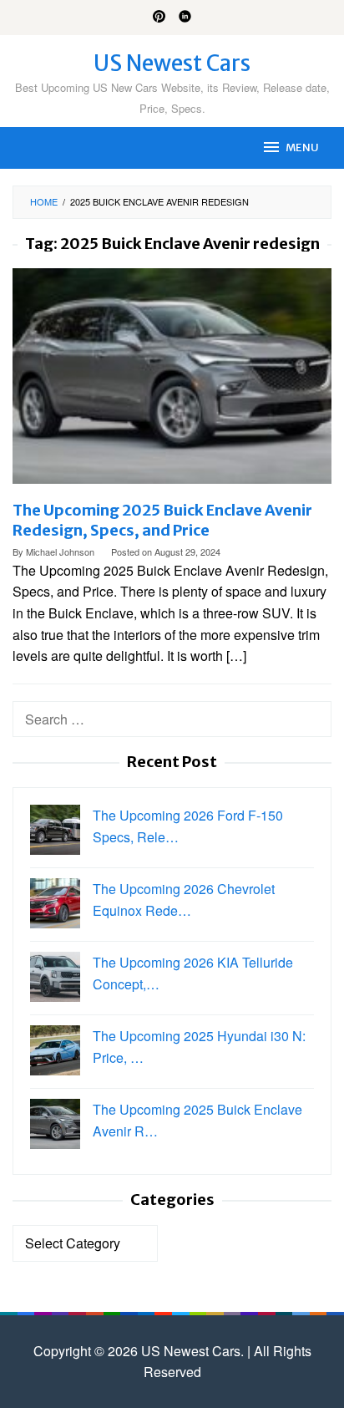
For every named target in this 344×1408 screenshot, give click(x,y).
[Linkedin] (185, 17)
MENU (302, 147)
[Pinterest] (159, 17)
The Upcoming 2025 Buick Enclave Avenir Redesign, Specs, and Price (162, 520)
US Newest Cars (172, 63)
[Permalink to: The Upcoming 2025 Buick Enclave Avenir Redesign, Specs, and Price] (172, 383)
